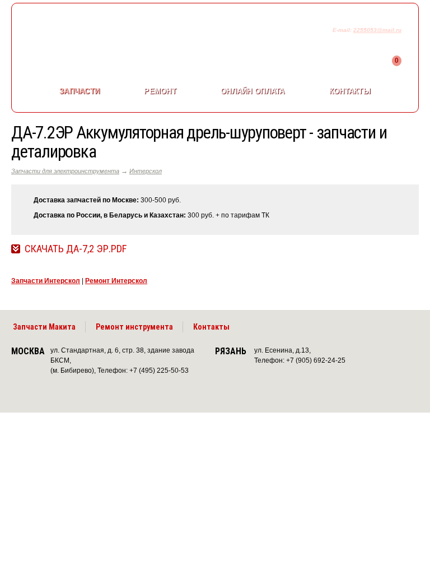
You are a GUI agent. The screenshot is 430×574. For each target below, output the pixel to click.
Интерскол (145, 171)
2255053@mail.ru (377, 30)
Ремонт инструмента (134, 326)
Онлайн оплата (252, 91)
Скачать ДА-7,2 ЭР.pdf (76, 249)
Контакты (350, 91)
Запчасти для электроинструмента (65, 171)
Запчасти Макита (44, 326)
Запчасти (79, 91)
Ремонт (160, 91)
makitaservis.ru (104, 32)
